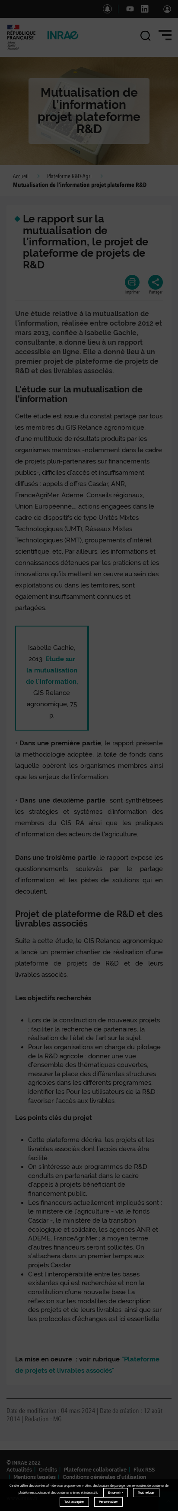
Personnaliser (108, 1502)
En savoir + (115, 1493)
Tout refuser (146, 1493)
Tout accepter (74, 1502)
